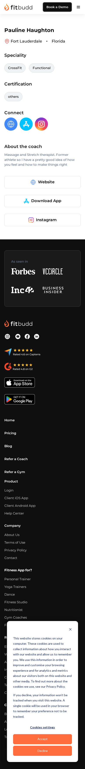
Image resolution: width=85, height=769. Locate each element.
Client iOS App (16, 498)
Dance (9, 594)
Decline (42, 751)
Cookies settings (42, 727)
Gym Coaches (15, 617)
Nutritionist (13, 610)
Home (9, 420)
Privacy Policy (15, 550)
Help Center (14, 513)
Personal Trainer (17, 579)
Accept (42, 739)
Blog (8, 446)
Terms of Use (14, 542)
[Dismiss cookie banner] (70, 630)
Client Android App (20, 506)
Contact (10, 558)
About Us (11, 535)
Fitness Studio (15, 602)
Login (9, 490)
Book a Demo (57, 7)
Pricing (10, 433)
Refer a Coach (16, 459)
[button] (78, 7)
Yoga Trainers (15, 587)
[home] (18, 7)
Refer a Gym (14, 472)
